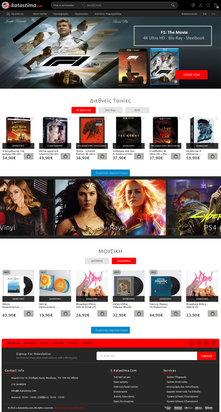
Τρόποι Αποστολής (177, 382)
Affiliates (30, 343)
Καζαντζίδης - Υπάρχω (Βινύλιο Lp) (123, 305)
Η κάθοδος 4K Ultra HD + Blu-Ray (158, 152)
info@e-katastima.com (23, 391)
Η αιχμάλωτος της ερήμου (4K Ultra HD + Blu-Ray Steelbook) (13, 152)
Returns (58, 343)
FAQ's (44, 343)
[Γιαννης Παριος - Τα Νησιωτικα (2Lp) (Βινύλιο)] (165, 286)
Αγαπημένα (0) (208, 5)
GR (205, 13)
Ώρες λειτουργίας (124, 401)
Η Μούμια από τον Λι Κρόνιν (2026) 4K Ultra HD (124, 152)
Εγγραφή (206, 356)
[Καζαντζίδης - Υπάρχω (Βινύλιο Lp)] (129, 286)
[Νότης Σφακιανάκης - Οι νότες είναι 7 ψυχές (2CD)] (55, 286)
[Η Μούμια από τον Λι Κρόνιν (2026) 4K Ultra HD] (129, 133)
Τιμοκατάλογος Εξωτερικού (182, 401)
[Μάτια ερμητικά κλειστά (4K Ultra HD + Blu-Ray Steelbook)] (55, 133)
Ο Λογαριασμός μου (200, 5)
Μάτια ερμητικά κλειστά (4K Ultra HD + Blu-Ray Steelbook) (49, 152)
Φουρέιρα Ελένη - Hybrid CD (197, 305)
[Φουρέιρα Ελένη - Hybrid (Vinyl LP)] (92, 286)
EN (213, 13)
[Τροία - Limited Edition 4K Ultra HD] (92, 133)
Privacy (72, 343)
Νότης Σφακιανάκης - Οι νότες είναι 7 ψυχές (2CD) (50, 305)
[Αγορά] (28, 156)
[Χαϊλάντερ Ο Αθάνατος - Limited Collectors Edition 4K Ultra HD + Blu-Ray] (202, 133)
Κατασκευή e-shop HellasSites (69, 408)
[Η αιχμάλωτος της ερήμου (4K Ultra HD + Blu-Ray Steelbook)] (18, 133)
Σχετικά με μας (122, 377)
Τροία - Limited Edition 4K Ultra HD (85, 152)
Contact (87, 343)
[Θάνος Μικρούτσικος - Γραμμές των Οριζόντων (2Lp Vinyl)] (18, 286)
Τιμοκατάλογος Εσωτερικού (182, 396)
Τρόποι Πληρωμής (177, 377)
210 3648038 (193, 5)
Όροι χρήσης (121, 382)
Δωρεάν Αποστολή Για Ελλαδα (184, 391)
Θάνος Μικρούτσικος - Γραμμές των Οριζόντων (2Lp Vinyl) (12, 305)
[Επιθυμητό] (32, 118)
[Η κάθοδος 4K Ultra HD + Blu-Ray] (165, 133)
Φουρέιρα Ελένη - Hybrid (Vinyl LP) (87, 305)
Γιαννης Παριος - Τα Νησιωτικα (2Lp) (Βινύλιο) (159, 305)
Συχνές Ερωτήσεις (124, 396)
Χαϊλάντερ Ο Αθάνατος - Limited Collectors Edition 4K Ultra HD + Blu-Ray (197, 152)
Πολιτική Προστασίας (126, 386)
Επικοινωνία (120, 391)
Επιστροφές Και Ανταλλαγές (183, 386)
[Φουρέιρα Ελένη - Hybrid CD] (202, 286)
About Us (13, 343)
